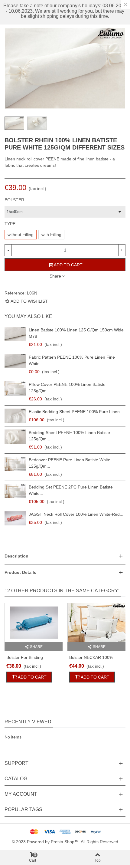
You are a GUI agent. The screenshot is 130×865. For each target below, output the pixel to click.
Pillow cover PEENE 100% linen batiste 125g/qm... (67, 387)
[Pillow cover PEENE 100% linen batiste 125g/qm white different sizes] (15, 388)
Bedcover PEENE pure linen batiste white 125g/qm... (69, 463)
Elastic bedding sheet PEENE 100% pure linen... (76, 411)
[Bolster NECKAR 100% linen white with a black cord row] (96, 622)
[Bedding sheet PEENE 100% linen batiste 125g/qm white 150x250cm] (15, 436)
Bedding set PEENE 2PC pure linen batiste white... (71, 490)
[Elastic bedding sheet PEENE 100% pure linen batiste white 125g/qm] (15, 416)
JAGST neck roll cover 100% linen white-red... (76, 514)
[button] (65, 556)
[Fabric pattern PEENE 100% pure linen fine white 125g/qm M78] (15, 361)
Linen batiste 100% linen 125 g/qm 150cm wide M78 (76, 333)
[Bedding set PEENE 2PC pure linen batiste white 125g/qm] (15, 491)
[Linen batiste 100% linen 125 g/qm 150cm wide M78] (15, 334)
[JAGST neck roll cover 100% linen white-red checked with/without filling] (15, 518)
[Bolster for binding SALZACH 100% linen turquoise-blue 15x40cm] (34, 622)
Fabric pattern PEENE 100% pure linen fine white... (72, 360)
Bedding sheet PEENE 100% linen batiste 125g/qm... (69, 435)
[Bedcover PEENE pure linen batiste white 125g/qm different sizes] (15, 464)
